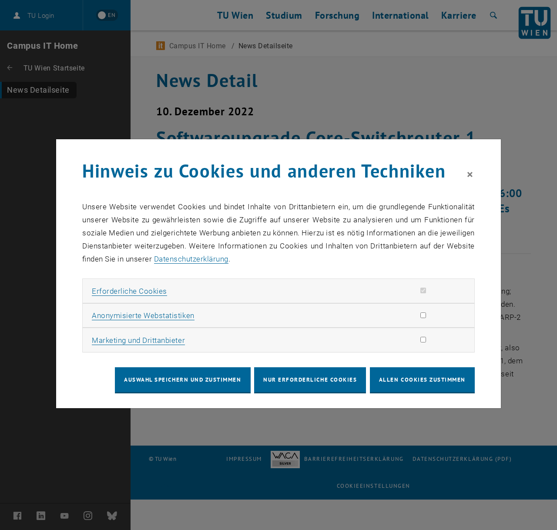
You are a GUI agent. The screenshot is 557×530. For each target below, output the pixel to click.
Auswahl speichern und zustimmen (182, 379)
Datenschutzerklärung (191, 259)
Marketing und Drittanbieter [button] (138, 340)
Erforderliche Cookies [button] (129, 291)
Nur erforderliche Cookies (310, 379)
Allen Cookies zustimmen (422, 379)
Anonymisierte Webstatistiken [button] (143, 315)
